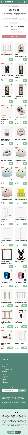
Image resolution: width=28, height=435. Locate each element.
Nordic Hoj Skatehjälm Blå (6, 180)
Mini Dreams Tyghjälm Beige (20, 139)
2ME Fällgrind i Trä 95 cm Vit (7, 55)
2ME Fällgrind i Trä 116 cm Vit (21, 302)
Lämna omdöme (5, 364)
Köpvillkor (4, 377)
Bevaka (10, 305)
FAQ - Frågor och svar (7, 369)
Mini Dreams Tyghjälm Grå (6, 160)
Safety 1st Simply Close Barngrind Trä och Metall (6, 262)
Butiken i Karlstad (6, 368)
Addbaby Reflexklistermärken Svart (20, 55)
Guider (3, 373)
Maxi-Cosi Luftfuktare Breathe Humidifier (5, 140)
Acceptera (17, 432)
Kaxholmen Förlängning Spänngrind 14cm (6, 118)
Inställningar (11, 432)
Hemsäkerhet (21, 26)
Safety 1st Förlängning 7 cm (21, 240)
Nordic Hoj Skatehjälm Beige (20, 160)
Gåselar (13, 26)
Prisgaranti (4, 379)
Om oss (3, 366)
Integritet (4, 374)
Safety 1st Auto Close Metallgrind (5, 220)
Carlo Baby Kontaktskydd (6, 97)
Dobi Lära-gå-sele (18, 322)
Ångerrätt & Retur (6, 381)
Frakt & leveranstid (6, 371)
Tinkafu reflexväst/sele (20, 261)
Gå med (22, 390)
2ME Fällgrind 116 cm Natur (6, 302)
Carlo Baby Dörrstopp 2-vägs (7, 76)
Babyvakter (5, 26)
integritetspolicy (14, 429)
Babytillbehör (15, 6)
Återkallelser (5, 382)
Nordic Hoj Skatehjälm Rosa (6, 200)
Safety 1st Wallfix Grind (20, 343)
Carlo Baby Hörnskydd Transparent (19, 76)
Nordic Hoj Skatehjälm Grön (20, 180)
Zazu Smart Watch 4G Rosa (20, 283)
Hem (9, 6)
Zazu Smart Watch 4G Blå (6, 283)
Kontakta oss (5, 376)
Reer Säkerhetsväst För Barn (21, 200)
